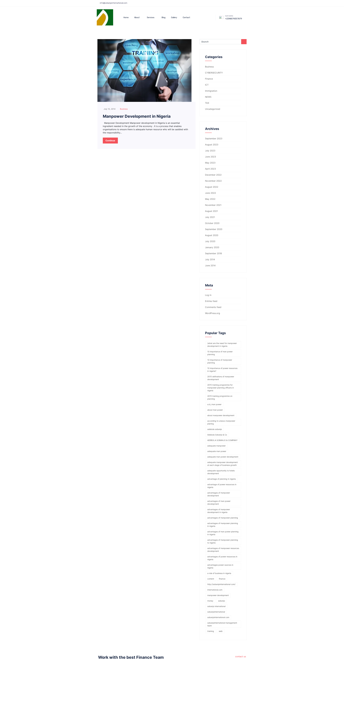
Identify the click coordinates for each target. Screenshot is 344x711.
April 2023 (210, 168)
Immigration (211, 90)
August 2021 (211, 211)
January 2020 (212, 247)
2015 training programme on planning (219, 397)
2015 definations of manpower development (220, 377)
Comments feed (213, 307)
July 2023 (210, 150)
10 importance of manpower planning (219, 361)
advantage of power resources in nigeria (221, 485)
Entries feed (211, 301)
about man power (215, 410)
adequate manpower (216, 446)
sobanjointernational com (218, 617)
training (210, 631)
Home (126, 17)
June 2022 (210, 193)
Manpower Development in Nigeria (137, 116)
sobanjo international (216, 606)
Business (124, 109)
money (210, 601)
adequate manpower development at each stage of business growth (222, 463)
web (221, 631)
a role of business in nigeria (219, 573)
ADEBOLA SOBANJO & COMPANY (222, 440)
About (137, 17)
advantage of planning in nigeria (221, 479)
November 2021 (213, 205)
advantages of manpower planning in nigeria (222, 524)
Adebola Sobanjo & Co (217, 435)
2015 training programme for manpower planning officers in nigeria (220, 388)
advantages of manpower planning (222, 518)
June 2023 (210, 156)
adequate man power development (222, 457)
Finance (209, 78)
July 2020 (210, 241)
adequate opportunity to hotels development (221, 472)
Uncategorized (212, 109)
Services (150, 17)
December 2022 (213, 174)
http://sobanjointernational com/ (221, 584)
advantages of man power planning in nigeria (223, 533)
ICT (207, 84)
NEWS (208, 97)
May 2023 (210, 162)
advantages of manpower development (218, 494)
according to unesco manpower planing (221, 422)
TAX (207, 103)
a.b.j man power (214, 404)
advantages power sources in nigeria (220, 566)
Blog (163, 17)
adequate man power (216, 451)
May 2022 (210, 199)
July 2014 (210, 259)
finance (222, 579)
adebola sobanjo (214, 429)
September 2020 (213, 229)
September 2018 (213, 253)
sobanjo (221, 601)
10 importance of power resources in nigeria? (222, 369)
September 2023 (213, 138)
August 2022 (211, 187)
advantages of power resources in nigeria (222, 558)
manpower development (218, 595)
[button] (205, 17)
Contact (186, 17)
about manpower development (220, 415)
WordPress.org (212, 313)
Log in (208, 295)
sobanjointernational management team (222, 624)
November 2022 (213, 180)
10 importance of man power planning (220, 353)
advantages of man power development (218, 502)
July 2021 (210, 217)
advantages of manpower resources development (223, 549)
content (210, 579)
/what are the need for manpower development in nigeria (222, 344)
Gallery (174, 17)
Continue (110, 140)
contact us (240, 656)
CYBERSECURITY (214, 72)
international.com (214, 590)
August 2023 (211, 144)
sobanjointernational (216, 612)
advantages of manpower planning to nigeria (222, 541)
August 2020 (211, 235)
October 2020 (212, 223)
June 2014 (210, 265)
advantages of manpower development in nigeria (218, 510)
